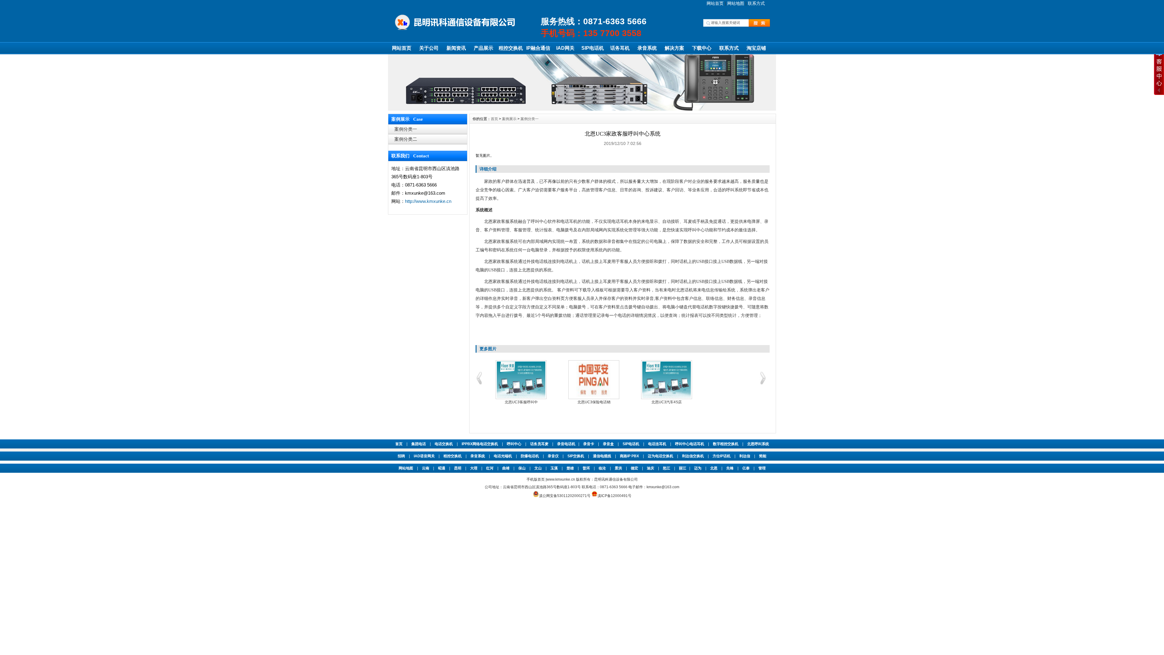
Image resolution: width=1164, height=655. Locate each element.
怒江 (666, 468)
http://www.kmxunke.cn (428, 201)
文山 (538, 468)
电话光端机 (503, 456)
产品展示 (483, 48)
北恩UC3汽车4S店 (666, 402)
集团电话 (418, 444)
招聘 (401, 456)
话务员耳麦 (539, 444)
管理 (762, 468)
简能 (762, 456)
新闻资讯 (456, 48)
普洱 (586, 468)
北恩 (713, 468)
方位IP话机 (722, 456)
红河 (489, 468)
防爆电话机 (530, 456)
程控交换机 (511, 48)
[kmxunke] (582, 109)
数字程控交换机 (725, 444)
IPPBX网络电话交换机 (480, 444)
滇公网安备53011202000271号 (564, 496)
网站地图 (735, 3)
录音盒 (608, 444)
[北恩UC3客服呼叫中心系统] (521, 379)
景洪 (618, 468)
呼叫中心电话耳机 (689, 444)
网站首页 (715, 3)
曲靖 (506, 468)
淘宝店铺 (756, 48)
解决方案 (674, 48)
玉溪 (554, 468)
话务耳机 (620, 48)
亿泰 (746, 468)
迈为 (697, 468)
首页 (494, 119)
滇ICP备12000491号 (614, 496)
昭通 (441, 468)
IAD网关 (565, 48)
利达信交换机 (693, 456)
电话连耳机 (657, 444)
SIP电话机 (592, 48)
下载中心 (701, 48)
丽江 (682, 468)
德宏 (634, 468)
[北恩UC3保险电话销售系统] (593, 379)
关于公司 (429, 48)
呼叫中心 (514, 444)
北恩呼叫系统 (758, 444)
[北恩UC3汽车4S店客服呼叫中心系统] (666, 379)
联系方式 (756, 3)
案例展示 (509, 119)
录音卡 (588, 444)
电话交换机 (444, 444)
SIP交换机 (575, 456)
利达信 (744, 456)
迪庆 (650, 468)
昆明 (457, 468)
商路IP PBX (629, 456)
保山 (522, 468)
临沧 (602, 468)
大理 (473, 468)
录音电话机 (566, 444)
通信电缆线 (602, 456)
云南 (425, 468)
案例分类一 (405, 129)
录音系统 (647, 48)
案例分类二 (405, 139)
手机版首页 (536, 479)
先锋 (730, 468)
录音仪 (553, 456)
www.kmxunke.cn (561, 479)
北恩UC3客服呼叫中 (521, 402)
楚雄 (570, 468)
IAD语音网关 (424, 456)
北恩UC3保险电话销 (593, 402)
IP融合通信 (538, 48)
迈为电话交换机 (660, 456)
